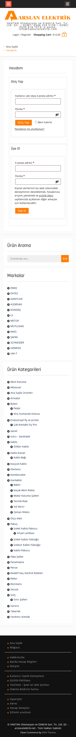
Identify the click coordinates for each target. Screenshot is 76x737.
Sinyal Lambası (25, 533)
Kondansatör (18, 474)
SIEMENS (15, 348)
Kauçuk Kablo (18, 463)
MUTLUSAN (17, 326)
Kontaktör (16, 480)
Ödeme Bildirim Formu (24, 689)
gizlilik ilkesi (46, 195)
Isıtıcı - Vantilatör (20, 436)
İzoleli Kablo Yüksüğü (26, 539)
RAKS (13, 331)
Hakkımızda (17, 657)
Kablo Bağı (20, 457)
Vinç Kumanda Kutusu (27, 413)
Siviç (13, 595)
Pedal (17, 408)
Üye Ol (22, 211)
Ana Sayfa (12, 46)
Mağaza (15, 647)
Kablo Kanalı (17, 453)
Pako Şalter (17, 556)
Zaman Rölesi (22, 512)
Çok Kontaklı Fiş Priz (25, 424)
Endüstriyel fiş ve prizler (24, 420)
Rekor (13, 578)
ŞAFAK (14, 337)
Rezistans (16, 584)
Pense (13, 567)
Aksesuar (15, 387)
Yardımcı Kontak (20, 616)
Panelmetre (17, 562)
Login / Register (22, 34)
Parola (24, 109)
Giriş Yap (23, 123)
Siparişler (16, 699)
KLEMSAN (16, 304)
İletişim (14, 666)
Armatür (15, 398)
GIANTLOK (16, 298)
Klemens (15, 469)
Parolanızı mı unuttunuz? (29, 129)
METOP (14, 320)
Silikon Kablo (21, 446)
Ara (65, 259)
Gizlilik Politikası (20, 680)
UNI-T (13, 353)
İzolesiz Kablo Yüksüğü (27, 544)
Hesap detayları (20, 708)
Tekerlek (15, 611)
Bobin (17, 484)
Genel (13, 431)
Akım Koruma (18, 381)
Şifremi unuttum (20, 712)
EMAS (13, 288)
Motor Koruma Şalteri (26, 495)
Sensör (14, 589)
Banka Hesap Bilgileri (23, 661)
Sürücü (14, 605)
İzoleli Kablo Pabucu (25, 528)
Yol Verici (19, 506)
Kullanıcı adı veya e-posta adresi (38, 95)
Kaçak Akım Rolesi (24, 490)
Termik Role (21, 501)
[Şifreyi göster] (57, 115)
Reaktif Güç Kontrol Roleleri (26, 573)
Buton (13, 403)
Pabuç (14, 524)
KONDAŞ (15, 309)
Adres (13, 703)
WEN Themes (49, 732)
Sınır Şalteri (20, 599)
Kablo (13, 442)
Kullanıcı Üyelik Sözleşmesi (27, 676)
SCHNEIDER (17, 342)
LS (11, 315)
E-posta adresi (28, 162)
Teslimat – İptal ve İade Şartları (29, 684)
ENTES (14, 293)
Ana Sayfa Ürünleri (21, 392)
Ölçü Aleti (16, 518)
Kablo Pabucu (22, 550)
